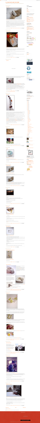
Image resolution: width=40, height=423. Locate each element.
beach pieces (16, 120)
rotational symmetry (8, 31)
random (7, 148)
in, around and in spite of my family (12, 2)
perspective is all (29, 129)
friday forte (28, 9)
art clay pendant (7, 19)
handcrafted (13, 91)
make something (16, 373)
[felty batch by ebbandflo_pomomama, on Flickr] (10, 329)
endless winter (7, 94)
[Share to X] (23, 124)
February (28, 118)
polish (28, 122)
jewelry (14, 91)
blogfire (10, 91)
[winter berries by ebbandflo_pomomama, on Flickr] (10, 83)
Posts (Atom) (9, 408)
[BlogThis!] (17, 57)
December (29, 110)
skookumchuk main (7, 157)
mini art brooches (15, 159)
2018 (27, 102)
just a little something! (8, 165)
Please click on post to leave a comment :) (16, 145)
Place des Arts (7, 322)
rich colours (7, 60)
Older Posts (24, 407)
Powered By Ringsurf (30, 166)
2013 (27, 106)
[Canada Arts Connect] (30, 93)
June (28, 115)
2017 (27, 103)
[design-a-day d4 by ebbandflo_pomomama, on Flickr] (10, 336)
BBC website (9, 348)
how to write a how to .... (8, 264)
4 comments (14, 57)
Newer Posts (7, 407)
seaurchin (20, 268)
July (28, 114)
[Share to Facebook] (18, 57)
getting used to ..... (8, 206)
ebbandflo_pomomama (13, 19)
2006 (27, 135)
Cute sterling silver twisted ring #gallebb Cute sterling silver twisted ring (30, 28)
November (29, 111)
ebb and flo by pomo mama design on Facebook (29, 33)
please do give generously (8, 342)
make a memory (7, 6)
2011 (27, 108)
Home (15, 407)
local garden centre (18, 330)
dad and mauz (7, 372)
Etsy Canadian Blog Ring (30, 160)
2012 (27, 107)
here (14, 347)
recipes (27, 10)
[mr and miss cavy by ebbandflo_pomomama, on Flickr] (10, 143)
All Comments (28, 76)
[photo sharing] (10, 110)
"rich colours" (9, 91)
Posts (28, 75)
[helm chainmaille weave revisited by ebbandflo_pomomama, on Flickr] (10, 319)
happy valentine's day (8, 226)
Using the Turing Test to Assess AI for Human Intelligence (30, 21)
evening (7, 188)
